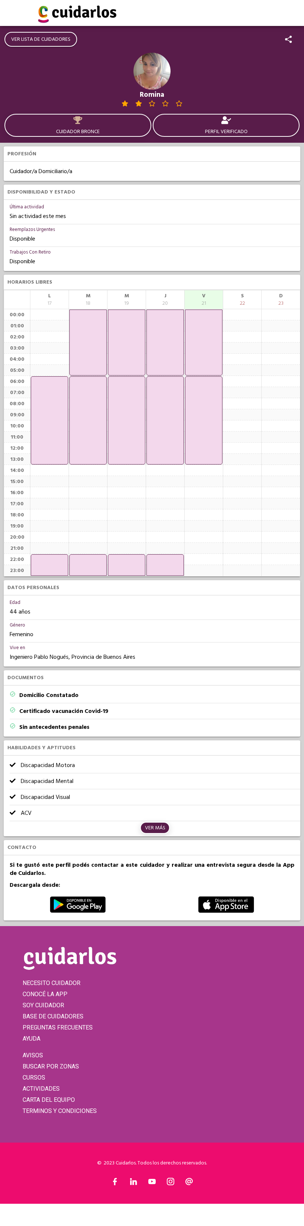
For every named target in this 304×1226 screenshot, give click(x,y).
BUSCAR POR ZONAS (51, 1066)
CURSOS (34, 1077)
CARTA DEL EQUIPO (49, 1099)
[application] (49, 420)
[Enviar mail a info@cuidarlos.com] (189, 1183)
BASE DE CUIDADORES (53, 1016)
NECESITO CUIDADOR (51, 983)
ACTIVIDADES (41, 1088)
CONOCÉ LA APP (45, 994)
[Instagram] (170, 1183)
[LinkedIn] (133, 1183)
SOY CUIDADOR (43, 1005)
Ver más (155, 828)
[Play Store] (78, 911)
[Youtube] (152, 1183)
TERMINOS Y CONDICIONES (60, 1110)
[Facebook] (115, 1183)
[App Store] (226, 911)
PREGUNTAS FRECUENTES (58, 1027)
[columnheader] (49, 299)
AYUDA (31, 1038)
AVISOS (33, 1055)
